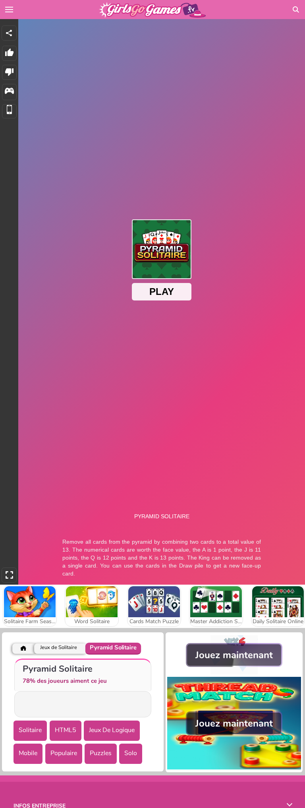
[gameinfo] (9, 92)
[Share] (9, 33)
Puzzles (101, 753)
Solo (130, 753)
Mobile (28, 753)
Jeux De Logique (112, 730)
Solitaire (30, 730)
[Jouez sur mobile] (9, 111)
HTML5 (65, 730)
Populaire (63, 753)
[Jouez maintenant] (234, 672)
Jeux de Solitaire (58, 647)
